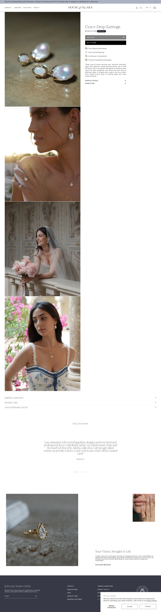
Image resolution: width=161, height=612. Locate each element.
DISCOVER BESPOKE (103, 565)
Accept (129, 606)
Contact (70, 586)
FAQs (69, 592)
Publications (72, 589)
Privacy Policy (103, 589)
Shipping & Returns (74, 599)
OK (36, 596)
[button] (9, 8)
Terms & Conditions (105, 586)
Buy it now (91, 43)
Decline (148, 606)
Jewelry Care (72, 596)
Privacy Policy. (151, 601)
